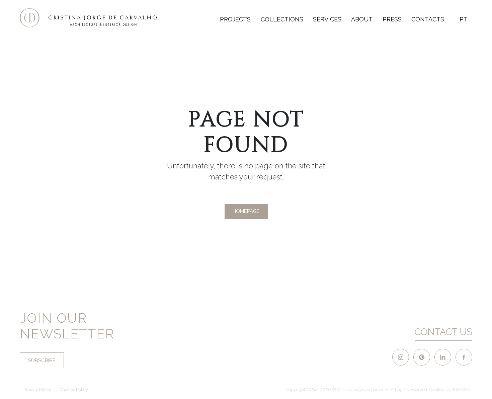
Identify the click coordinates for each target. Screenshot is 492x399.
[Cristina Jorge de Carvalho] (88, 17)
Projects (235, 19)
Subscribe (42, 360)
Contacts (427, 19)
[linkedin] (442, 357)
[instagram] (400, 357)
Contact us (443, 331)
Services (327, 19)
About (362, 19)
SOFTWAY (461, 389)
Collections (282, 19)
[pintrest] (421, 357)
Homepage (246, 211)
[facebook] (464, 357)
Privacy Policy (37, 390)
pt (464, 19)
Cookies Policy (74, 390)
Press (392, 19)
